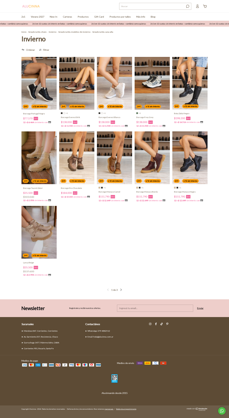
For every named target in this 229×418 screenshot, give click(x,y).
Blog (153, 16)
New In (53, 16)
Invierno (52, 32)
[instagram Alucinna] (150, 324)
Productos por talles (120, 16)
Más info (140, 16)
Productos (83, 16)
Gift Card (99, 16)
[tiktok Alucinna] (161, 324)
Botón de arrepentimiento (126, 409)
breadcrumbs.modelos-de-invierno (74, 32)
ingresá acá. (109, 409)
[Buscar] (187, 6)
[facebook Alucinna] (156, 324)
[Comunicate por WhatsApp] (222, 411)
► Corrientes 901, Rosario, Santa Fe (37, 348)
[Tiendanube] (197, 409)
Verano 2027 (37, 16)
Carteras (67, 16)
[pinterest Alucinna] (167, 324)
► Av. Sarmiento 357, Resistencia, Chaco (39, 336)
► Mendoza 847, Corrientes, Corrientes (39, 331)
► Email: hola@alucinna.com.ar (99, 336)
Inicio (23, 32)
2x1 (23, 16)
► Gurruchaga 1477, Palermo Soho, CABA (40, 342)
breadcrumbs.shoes (37, 32)
